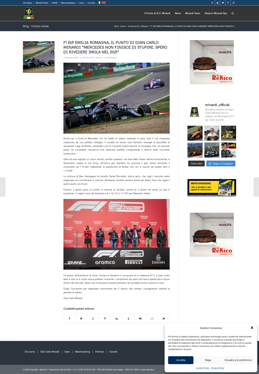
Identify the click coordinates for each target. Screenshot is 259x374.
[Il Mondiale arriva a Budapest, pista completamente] (211, 149)
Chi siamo (27, 2)
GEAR (55, 2)
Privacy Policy (217, 367)
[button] (252, 327)
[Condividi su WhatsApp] (93, 318)
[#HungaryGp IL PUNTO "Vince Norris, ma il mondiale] (194, 149)
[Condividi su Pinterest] (105, 318)
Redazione (112, 57)
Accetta (180, 360)
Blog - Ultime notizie (36, 26)
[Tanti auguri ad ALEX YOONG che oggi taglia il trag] (228, 149)
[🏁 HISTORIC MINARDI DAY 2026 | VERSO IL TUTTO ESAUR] (228, 133)
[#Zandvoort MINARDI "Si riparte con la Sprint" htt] (211, 133)
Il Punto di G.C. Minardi (92, 57)
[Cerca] (232, 13)
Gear (67, 351)
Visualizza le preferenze (238, 360)
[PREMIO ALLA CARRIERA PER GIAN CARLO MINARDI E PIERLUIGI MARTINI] (2, 187)
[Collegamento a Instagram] (233, 2)
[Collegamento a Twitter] (222, 2)
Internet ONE (65, 369)
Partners (99, 351)
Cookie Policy (202, 367)
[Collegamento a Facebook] (228, 2)
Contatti (91, 2)
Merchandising (68, 2)
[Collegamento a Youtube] (217, 2)
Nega (208, 360)
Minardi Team (42, 2)
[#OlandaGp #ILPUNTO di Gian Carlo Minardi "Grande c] (194, 133)
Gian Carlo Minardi (49, 351)
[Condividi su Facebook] (69, 318)
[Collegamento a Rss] (212, 2)
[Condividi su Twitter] (81, 318)
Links (81, 2)
